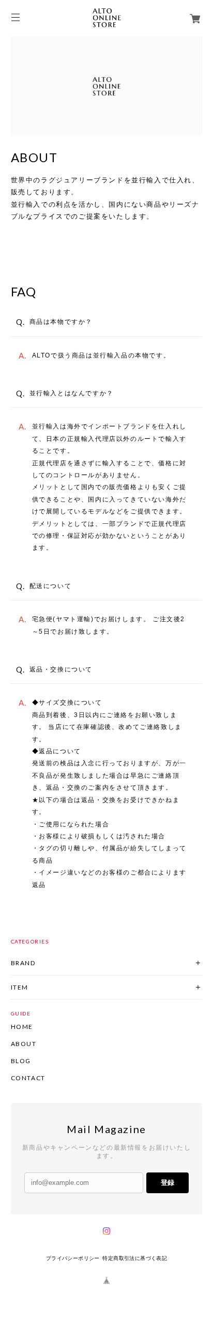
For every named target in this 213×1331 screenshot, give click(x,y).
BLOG (21, 1061)
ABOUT (24, 1044)
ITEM (19, 987)
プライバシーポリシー (73, 1258)
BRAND (23, 963)
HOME (22, 1027)
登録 (167, 1182)
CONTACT (28, 1078)
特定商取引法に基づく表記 (134, 1258)
